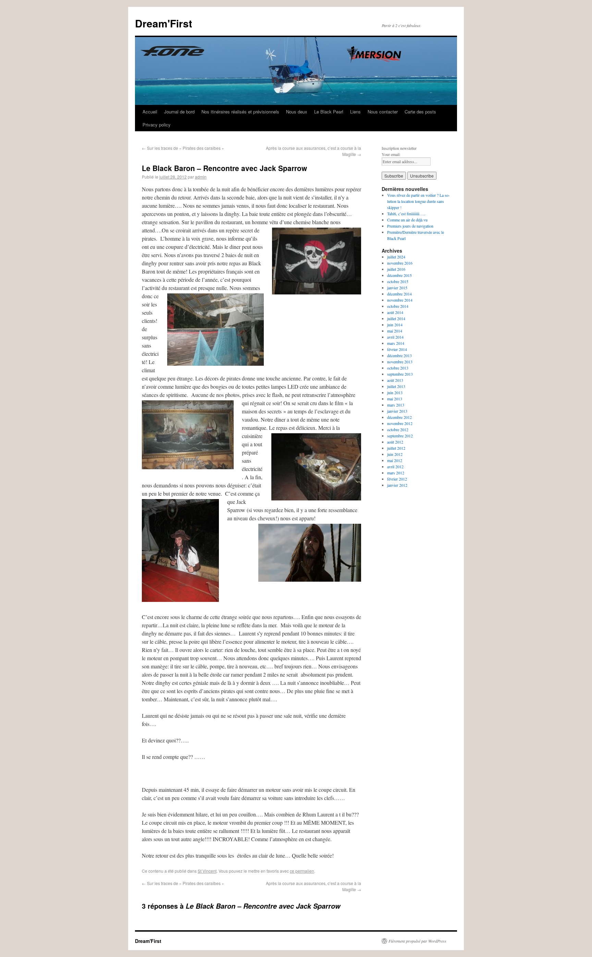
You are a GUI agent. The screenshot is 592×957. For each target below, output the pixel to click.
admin (201, 177)
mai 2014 (394, 331)
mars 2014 (395, 343)
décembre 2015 (399, 275)
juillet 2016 (396, 269)
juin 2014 (395, 324)
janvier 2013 (397, 411)
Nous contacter (383, 111)
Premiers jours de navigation (410, 226)
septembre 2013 (400, 374)
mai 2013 (394, 398)
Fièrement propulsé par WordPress (417, 941)
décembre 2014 (399, 293)
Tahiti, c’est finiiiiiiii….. (406, 213)
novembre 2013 (399, 361)
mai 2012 (394, 460)
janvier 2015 (397, 287)
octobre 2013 (397, 368)
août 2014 (395, 312)
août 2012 (395, 442)
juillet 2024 (396, 256)
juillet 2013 (396, 386)
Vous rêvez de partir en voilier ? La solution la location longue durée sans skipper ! (418, 201)
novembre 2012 (399, 423)
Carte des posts (420, 111)
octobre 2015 (397, 281)
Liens (355, 111)
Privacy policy (157, 124)
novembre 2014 (399, 300)
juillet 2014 (396, 318)
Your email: (391, 154)
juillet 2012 (396, 448)
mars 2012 (395, 472)
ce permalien (302, 871)
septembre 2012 (400, 435)
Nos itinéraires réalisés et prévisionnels (240, 111)
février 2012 (397, 479)
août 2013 (395, 380)
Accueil (150, 111)
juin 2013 (395, 392)
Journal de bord (179, 111)
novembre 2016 (399, 263)
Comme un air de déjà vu (407, 219)
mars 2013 (395, 405)
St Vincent (207, 871)
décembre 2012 (399, 417)
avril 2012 (395, 466)
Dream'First (163, 23)
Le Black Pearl (328, 111)
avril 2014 (395, 337)
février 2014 (397, 349)
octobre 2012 (397, 429)
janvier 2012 (397, 485)
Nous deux (296, 111)
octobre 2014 (397, 306)
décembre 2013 (399, 355)
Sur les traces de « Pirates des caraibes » (183, 148)
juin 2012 (395, 454)
